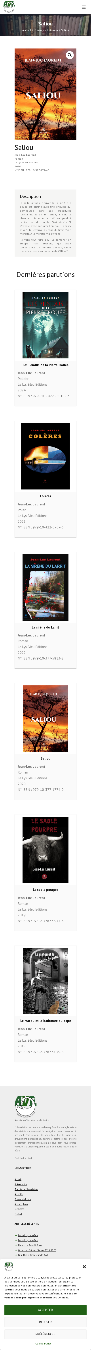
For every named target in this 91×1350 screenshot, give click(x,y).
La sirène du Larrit (45, 627)
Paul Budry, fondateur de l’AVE (33, 1255)
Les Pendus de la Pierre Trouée (45, 365)
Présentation (21, 1184)
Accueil (26, 30)
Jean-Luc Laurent (25, 155)
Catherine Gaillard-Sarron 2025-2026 (37, 1250)
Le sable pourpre (45, 890)
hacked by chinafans (28, 1235)
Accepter (45, 1310)
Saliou (45, 758)
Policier (23, 378)
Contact (18, 1214)
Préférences (45, 1334)
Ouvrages (40, 30)
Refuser (45, 1322)
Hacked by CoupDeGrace (30, 1245)
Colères (45, 496)
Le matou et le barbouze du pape (45, 1021)
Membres (19, 1209)
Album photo (21, 1204)
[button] (84, 1267)
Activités (19, 1194)
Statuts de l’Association (26, 1189)
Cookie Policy (43, 1343)
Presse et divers (23, 1199)
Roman (53, 30)
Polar (22, 510)
